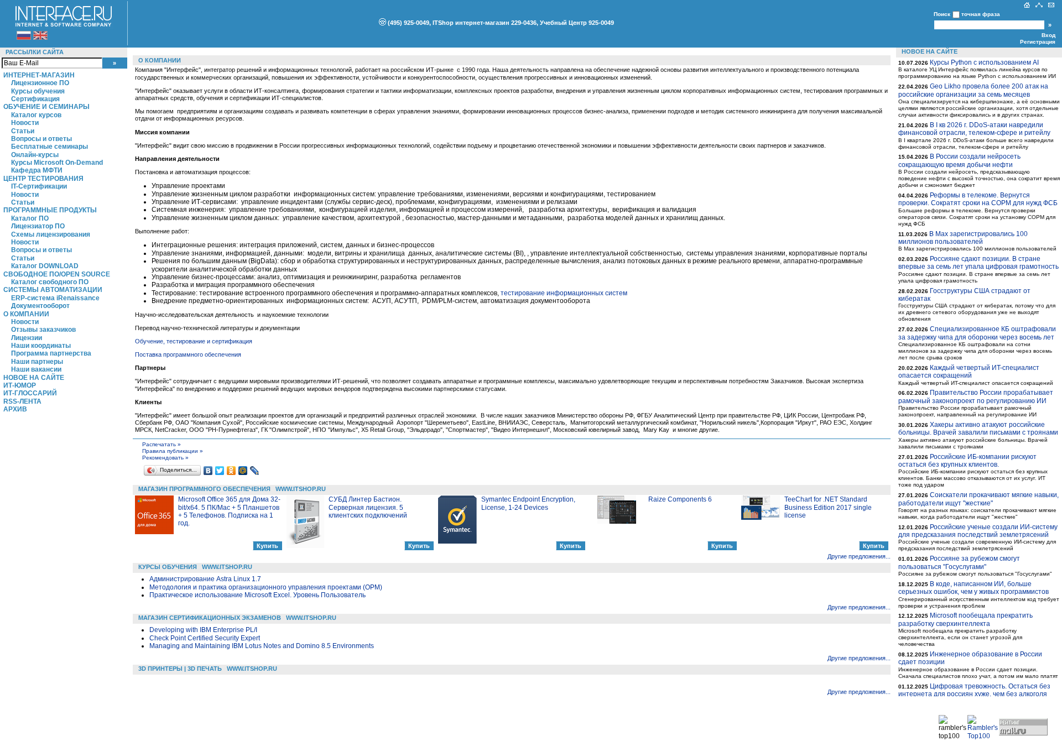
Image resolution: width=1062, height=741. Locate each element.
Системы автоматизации (52, 290)
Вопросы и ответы (41, 139)
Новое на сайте (33, 378)
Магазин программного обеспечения (204, 489)
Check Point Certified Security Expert (204, 638)
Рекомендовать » (165, 458)
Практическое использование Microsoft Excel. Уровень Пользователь (257, 595)
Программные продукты (50, 210)
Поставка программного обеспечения (188, 354)
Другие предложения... (859, 556)
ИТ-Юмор (19, 385)
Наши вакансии (36, 369)
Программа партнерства (51, 353)
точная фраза (980, 14)
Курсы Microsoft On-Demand (57, 162)
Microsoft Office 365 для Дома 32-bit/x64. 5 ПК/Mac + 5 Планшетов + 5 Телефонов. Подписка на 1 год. (229, 511)
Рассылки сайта (35, 52)
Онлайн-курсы (35, 155)
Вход (1048, 35)
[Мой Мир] (243, 470)
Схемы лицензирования (50, 234)
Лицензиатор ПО (38, 226)
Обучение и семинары (46, 107)
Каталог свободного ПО (49, 282)
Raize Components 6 (680, 499)
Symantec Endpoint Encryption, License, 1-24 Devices (528, 503)
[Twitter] (220, 470)
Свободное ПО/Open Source (56, 274)
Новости (25, 123)
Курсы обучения (38, 91)
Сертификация (35, 99)
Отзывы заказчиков (43, 329)
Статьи (22, 131)
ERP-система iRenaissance (55, 298)
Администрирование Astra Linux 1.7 (205, 579)
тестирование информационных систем (564, 293)
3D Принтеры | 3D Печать (180, 668)
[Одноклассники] (231, 470)
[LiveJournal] (255, 470)
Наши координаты (41, 345)
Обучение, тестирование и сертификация (193, 341)
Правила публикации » (172, 451)
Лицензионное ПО (40, 83)
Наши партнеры (37, 362)
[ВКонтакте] (208, 470)
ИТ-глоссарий (30, 393)
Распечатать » (161, 444)
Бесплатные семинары (49, 146)
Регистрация (1037, 42)
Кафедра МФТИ (37, 170)
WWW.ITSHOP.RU (300, 489)
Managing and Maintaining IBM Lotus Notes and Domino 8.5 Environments (261, 646)
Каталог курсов (36, 115)
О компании (26, 314)
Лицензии (26, 338)
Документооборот (40, 306)
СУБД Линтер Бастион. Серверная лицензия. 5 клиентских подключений (368, 507)
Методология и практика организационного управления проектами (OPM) (265, 587)
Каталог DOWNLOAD (45, 266)
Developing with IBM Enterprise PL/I (203, 630)
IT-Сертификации (39, 186)
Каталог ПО (30, 218)
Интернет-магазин (39, 75)
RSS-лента (22, 401)
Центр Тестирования (43, 178)
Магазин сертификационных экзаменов (209, 617)
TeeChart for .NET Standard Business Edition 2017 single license (828, 507)
